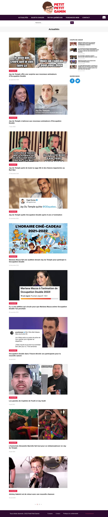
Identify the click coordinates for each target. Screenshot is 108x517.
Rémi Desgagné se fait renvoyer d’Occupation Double (87, 61)
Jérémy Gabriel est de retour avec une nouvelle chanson (31, 494)
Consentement (89, 513)
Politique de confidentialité (70, 513)
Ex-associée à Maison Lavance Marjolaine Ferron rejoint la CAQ (87, 56)
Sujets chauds (37, 17)
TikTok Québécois (55, 17)
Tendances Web (72, 17)
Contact (86, 17)
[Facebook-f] (72, 80)
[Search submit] (72, 22)
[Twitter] (77, 80)
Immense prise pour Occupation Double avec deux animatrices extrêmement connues (86, 44)
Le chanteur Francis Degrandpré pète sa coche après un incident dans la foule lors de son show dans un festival (88, 50)
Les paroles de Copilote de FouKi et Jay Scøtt (27, 401)
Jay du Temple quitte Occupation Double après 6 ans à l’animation (35, 215)
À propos (50, 513)
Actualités (23, 17)
